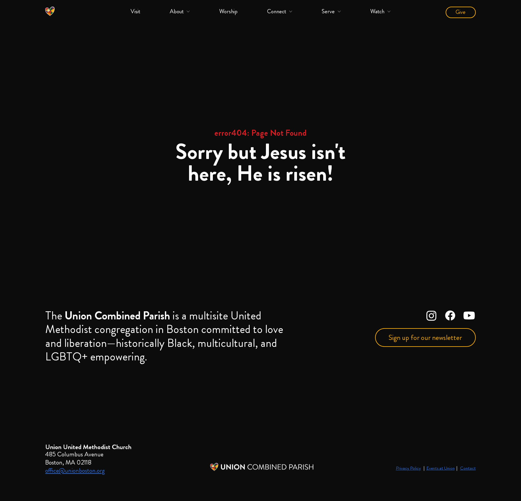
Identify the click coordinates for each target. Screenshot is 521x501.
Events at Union (440, 468)
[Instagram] (431, 315)
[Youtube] (469, 315)
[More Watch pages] (388, 11)
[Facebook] (450, 315)
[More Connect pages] (290, 11)
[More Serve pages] (339, 11)
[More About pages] (188, 11)
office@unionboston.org (75, 470)
